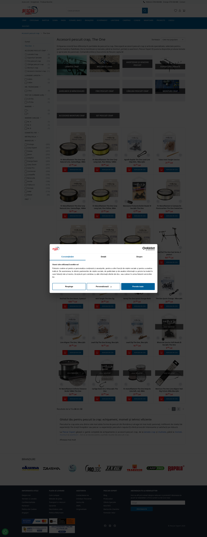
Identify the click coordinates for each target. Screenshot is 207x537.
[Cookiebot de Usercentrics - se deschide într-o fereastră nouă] (144, 248)
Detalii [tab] (103, 257)
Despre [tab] (139, 257)
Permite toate (138, 286)
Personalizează (102, 286)
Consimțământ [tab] (67, 257)
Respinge (69, 286)
